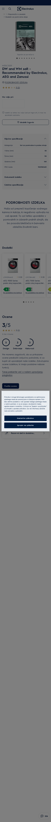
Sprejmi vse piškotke (25, 425)
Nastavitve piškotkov (25, 418)
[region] (25, 411)
